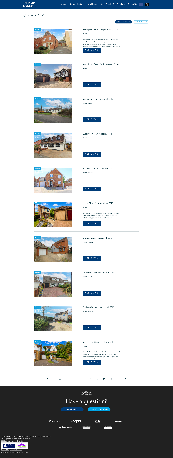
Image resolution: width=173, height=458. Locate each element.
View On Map (140, 21)
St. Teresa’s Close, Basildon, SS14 (98, 342)
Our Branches (118, 4)
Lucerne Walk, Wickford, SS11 (97, 134)
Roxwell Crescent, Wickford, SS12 (99, 169)
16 (118, 379)
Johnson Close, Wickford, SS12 (97, 238)
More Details (91, 50)
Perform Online (23, 452)
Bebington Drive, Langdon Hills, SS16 (100, 30)
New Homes (92, 4)
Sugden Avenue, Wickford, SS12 (98, 99)
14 (104, 379)
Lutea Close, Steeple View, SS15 (98, 203)
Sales (72, 4)
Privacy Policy (5, 450)
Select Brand (106, 4)
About (63, 4)
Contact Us (132, 4)
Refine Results (122, 21)
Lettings (80, 4)
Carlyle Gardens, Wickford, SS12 (98, 307)
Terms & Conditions (16, 450)
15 (111, 379)
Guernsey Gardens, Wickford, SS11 (100, 273)
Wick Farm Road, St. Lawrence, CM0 (100, 64)
